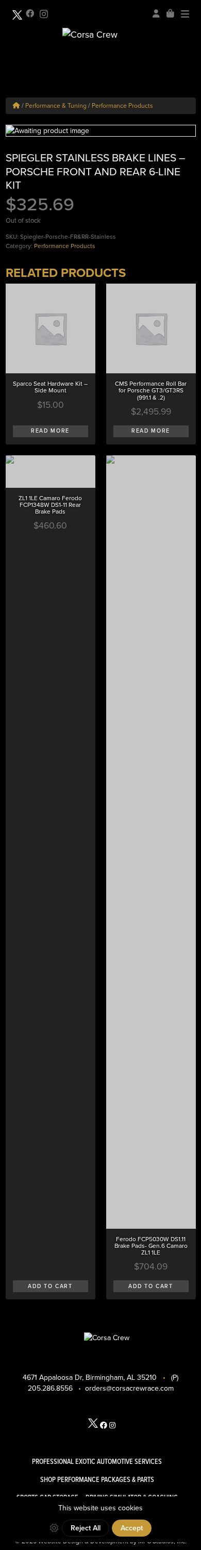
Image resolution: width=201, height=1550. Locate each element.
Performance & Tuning (56, 105)
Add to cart (50, 1286)
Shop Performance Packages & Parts (97, 1479)
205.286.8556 (50, 1388)
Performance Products (122, 105)
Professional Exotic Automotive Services (97, 1461)
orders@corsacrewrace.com (129, 1388)
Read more (50, 431)
